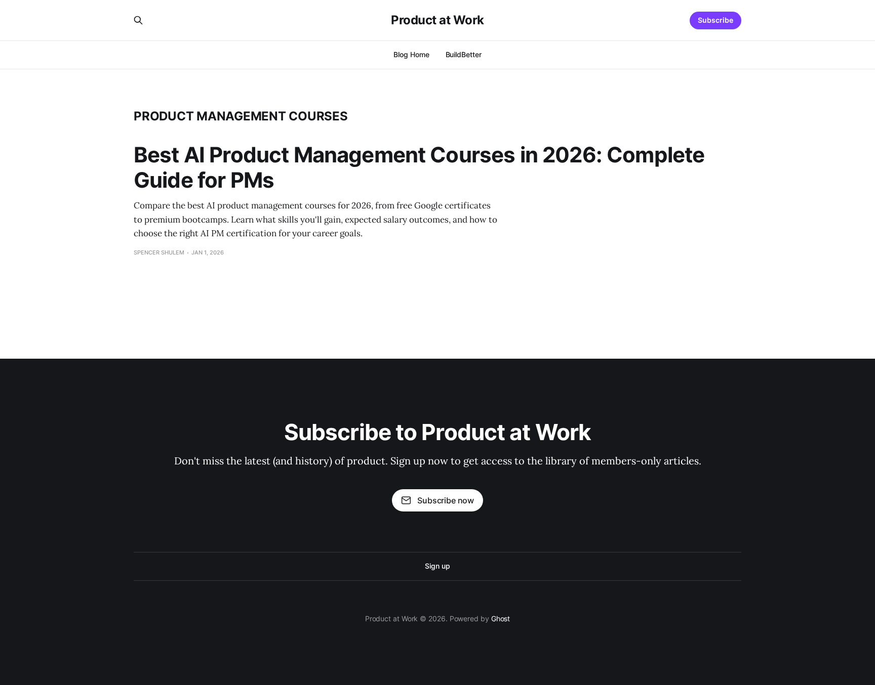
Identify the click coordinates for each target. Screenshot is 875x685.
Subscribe (715, 20)
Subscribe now (445, 500)
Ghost (500, 618)
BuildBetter (464, 54)
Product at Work (437, 20)
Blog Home (411, 54)
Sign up (437, 566)
